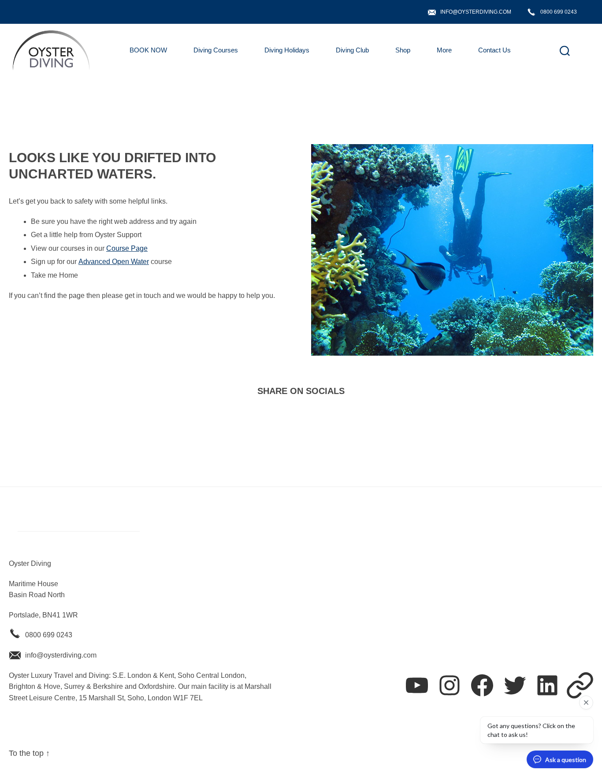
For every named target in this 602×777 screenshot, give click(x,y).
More (444, 50)
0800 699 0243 (558, 12)
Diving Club (352, 50)
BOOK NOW (148, 50)
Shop (402, 50)
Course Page (127, 248)
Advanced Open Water (113, 261)
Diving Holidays (286, 50)
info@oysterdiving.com (475, 12)
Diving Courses (215, 50)
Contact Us (494, 50)
